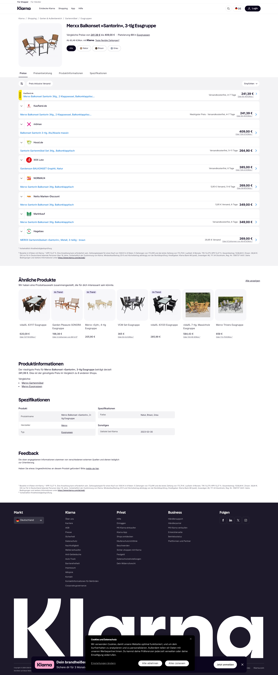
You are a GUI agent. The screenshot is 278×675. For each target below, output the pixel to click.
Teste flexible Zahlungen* (107, 40)
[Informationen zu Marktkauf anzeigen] (21, 214)
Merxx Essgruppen (32, 386)
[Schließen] (191, 639)
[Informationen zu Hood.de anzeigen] (21, 142)
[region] (140, 653)
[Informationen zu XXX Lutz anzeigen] (21, 160)
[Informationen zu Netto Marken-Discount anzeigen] (21, 196)
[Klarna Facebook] (223, 520)
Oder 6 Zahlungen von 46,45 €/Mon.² (237, 241)
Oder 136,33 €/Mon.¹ (244, 134)
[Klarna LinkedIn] (230, 520)
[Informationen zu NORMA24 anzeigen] (21, 178)
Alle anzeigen (252, 280)
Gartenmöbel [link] (71, 18)
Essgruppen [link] (86, 18)
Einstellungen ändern (103, 663)
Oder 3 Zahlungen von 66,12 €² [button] (64, 337)
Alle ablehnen (150, 663)
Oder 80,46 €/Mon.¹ (246, 96)
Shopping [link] (32, 18)
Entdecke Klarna (47, 8)
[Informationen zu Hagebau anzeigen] (21, 231)
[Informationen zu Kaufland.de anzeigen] (21, 106)
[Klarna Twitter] (238, 520)
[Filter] (22, 83)
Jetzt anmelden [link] (225, 664)
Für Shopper (22, 2)
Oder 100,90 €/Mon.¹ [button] (191, 337)
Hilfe (80, 8)
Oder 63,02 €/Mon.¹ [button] (126, 337)
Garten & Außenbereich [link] (51, 18)
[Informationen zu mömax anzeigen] (21, 124)
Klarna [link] (21, 18)
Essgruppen (143, 34)
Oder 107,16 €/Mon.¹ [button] (28, 337)
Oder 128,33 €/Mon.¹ (244, 170)
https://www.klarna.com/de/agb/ (71, 258)
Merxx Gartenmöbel (32, 382)
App (73, 8)
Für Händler (36, 2)
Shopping (63, 8)
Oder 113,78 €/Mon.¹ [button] (224, 337)
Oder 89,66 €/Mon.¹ (245, 188)
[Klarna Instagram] (245, 520)
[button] (238, 8)
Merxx (64, 425)
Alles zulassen (177, 663)
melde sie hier (92, 468)
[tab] (23, 73)
